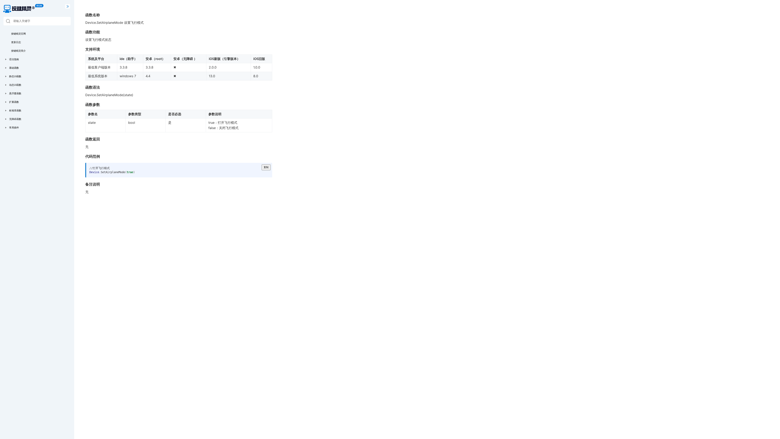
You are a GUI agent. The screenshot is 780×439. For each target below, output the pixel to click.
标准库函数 (15, 110)
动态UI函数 (15, 85)
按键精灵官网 (18, 33)
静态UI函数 (15, 76)
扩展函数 (14, 102)
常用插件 (14, 127)
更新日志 (16, 42)
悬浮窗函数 (15, 93)
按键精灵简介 (18, 50)
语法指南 (14, 59)
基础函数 (14, 67)
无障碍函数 (15, 119)
